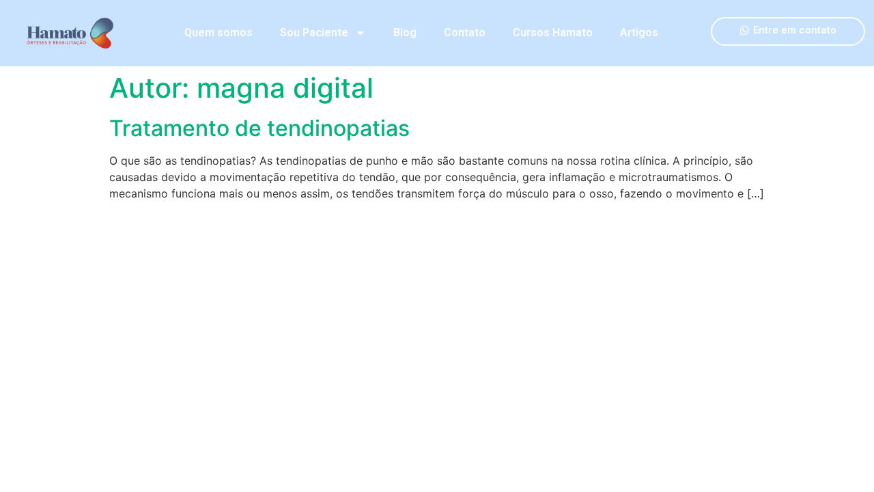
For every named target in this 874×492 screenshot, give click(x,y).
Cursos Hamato (553, 32)
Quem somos (218, 32)
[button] (788, 31)
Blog (405, 32)
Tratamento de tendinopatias (259, 128)
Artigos (639, 32)
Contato (464, 32)
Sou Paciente (314, 32)
